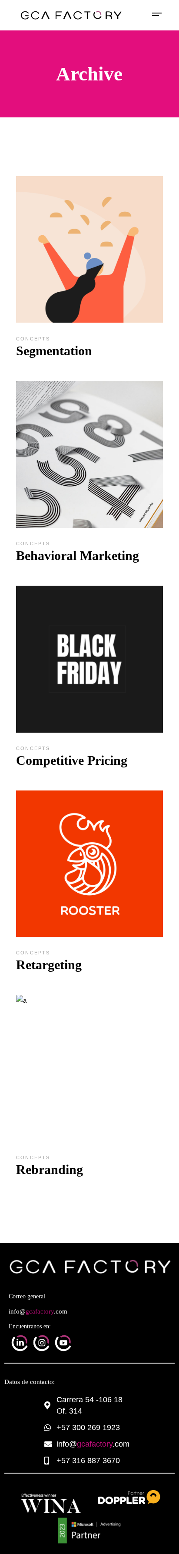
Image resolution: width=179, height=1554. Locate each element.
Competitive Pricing (71, 760)
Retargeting (49, 964)
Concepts (33, 338)
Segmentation (54, 350)
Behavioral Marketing (77, 555)
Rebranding (49, 1169)
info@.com (38, 1311)
